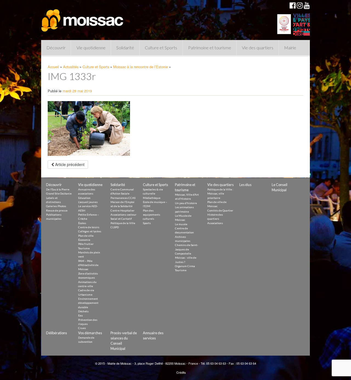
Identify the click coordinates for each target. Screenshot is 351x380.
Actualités (70, 66)
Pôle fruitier (86, 243)
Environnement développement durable (88, 303)
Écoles (82, 223)
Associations (215, 223)
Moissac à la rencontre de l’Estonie (140, 66)
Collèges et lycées (89, 231)
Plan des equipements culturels (151, 215)
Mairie (290, 47)
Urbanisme (85, 294)
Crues (82, 328)
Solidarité (125, 47)
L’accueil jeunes (88, 202)
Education (84, 197)
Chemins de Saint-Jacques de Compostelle (186, 249)
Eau (80, 315)
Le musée (181, 224)
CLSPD (115, 227)
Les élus (245, 184)
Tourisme (84, 248)
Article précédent (69, 164)
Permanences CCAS (123, 197)
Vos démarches (90, 333)
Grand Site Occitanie (59, 193)
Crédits (181, 372)
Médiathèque (151, 197)
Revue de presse (56, 210)
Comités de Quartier (220, 210)
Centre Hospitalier (122, 210)
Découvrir (56, 47)
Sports (147, 223)
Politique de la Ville (123, 223)
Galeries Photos (56, 206)
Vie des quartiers (257, 47)
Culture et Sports (161, 47)
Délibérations (56, 333)
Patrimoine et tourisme (209, 47)
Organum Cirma (185, 266)
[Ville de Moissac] (82, 17)
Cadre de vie (86, 290)
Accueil (53, 66)
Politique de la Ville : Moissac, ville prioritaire (220, 193)
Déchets (83, 311)
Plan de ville (86, 235)
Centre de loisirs (88, 227)
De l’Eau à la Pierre (57, 189)
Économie (84, 239)
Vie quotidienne (91, 47)
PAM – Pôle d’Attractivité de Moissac (88, 265)
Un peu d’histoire (186, 203)
